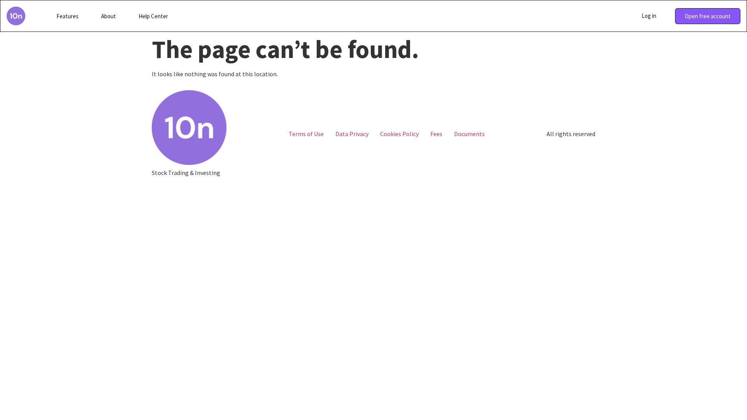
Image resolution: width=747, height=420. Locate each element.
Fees (436, 134)
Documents (469, 134)
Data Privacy (351, 134)
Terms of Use (306, 134)
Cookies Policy (399, 134)
